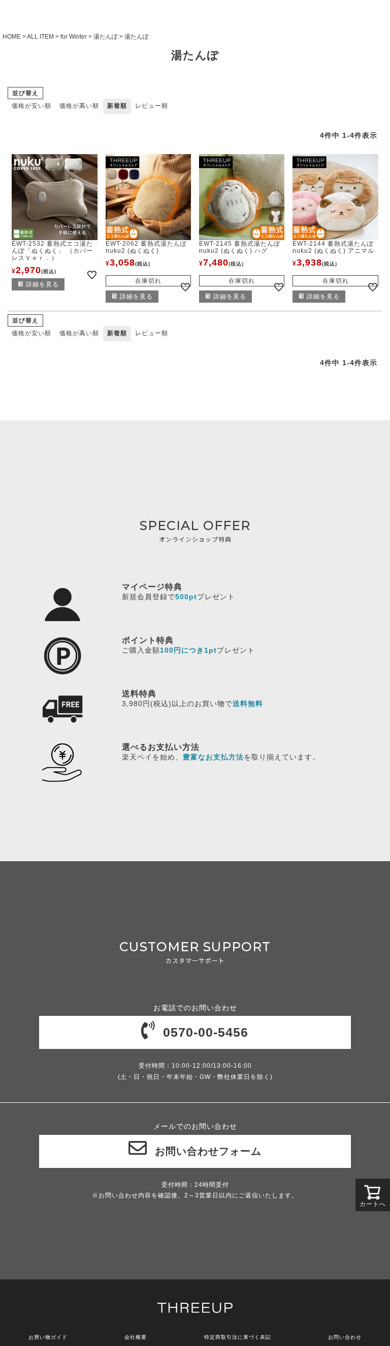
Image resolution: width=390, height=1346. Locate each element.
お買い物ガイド (48, 1337)
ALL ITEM (40, 36)
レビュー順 (151, 105)
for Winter (73, 36)
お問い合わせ (345, 1337)
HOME (12, 36)
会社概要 (135, 1337)
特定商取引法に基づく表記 (237, 1337)
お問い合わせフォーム (208, 1151)
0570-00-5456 (205, 1032)
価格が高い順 (79, 105)
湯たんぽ (105, 36)
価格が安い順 (31, 105)
